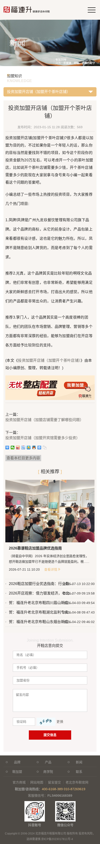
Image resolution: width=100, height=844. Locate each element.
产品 (48, 762)
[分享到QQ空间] (29, 447)
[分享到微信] (13, 447)
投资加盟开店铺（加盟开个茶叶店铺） (49, 360)
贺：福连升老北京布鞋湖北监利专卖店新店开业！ (41, 612)
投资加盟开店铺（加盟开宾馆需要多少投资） (42, 438)
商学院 (48, 772)
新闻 (79, 762)
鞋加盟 (17, 772)
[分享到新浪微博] (18, 447)
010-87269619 (74, 789)
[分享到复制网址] (45, 447)
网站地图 (36, 782)
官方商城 (19, 782)
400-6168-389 (52, 789)
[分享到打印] (39, 447)
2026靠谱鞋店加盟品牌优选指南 (35, 548)
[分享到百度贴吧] (23, 447)
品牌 (17, 762)
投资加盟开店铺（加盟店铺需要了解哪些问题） (44, 420)
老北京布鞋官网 (77, 782)
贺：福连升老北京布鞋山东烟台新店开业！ (41, 622)
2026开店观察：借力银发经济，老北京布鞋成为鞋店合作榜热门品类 (41, 593)
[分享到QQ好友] (34, 447)
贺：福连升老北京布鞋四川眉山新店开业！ (41, 603)
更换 (60, 721)
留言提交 (54, 782)
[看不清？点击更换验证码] (46, 722)
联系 (79, 772)
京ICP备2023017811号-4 (57, 839)
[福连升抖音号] (34, 803)
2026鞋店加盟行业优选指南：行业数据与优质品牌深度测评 (41, 584)
